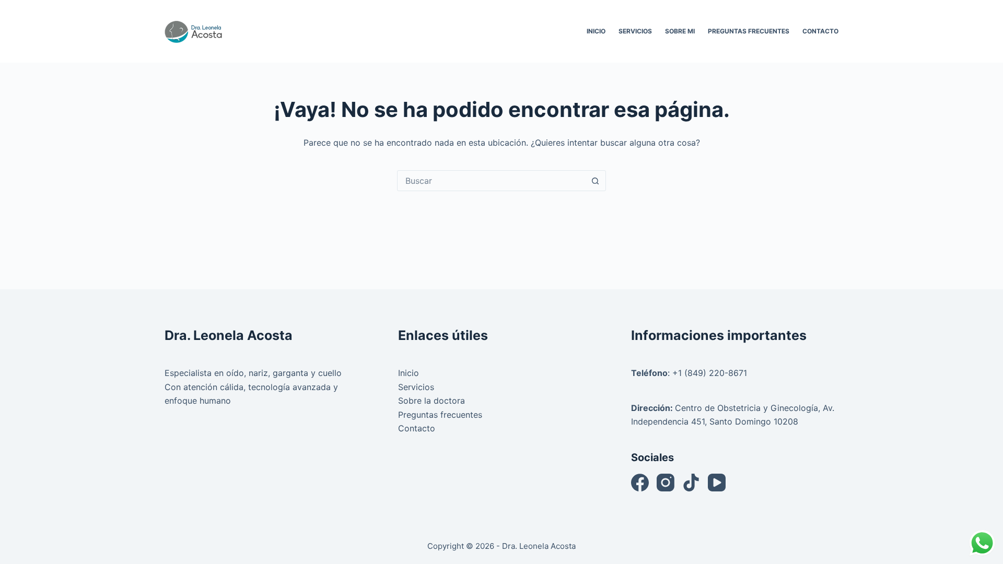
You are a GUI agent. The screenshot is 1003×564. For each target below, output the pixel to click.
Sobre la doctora (431, 400)
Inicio (596, 31)
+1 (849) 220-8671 (709, 373)
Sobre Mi (680, 31)
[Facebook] (640, 482)
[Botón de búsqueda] (595, 180)
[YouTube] (717, 482)
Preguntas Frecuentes (748, 31)
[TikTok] (691, 482)
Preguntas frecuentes (440, 414)
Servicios (635, 31)
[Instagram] (665, 482)
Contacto (820, 31)
